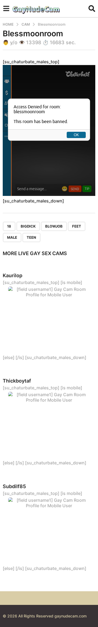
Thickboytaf (17, 381)
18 (9, 226)
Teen (31, 237)
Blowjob (54, 226)
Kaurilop (12, 275)
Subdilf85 (14, 486)
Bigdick (28, 226)
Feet (76, 226)
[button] (6, 8)
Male (12, 237)
